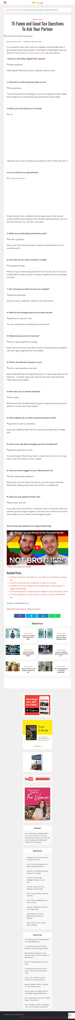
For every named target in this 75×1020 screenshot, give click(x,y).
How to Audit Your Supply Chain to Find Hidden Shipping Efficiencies (36, 992)
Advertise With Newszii (43, 1017)
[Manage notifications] (69, 1014)
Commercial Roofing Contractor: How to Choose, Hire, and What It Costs (36, 971)
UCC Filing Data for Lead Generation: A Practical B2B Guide (37, 941)
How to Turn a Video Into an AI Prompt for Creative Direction (35, 979)
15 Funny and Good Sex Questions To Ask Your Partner (33, 583)
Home (8, 10)
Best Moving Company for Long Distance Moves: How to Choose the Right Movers (37, 955)
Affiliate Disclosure (57, 1017)
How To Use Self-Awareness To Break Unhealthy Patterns (61, 637)
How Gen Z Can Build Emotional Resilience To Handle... (28, 654)
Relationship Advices (17, 609)
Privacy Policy (30, 1017)
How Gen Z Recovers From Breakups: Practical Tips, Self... (28, 670)
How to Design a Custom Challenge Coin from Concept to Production (37, 1006)
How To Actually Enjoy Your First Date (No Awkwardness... (61, 670)
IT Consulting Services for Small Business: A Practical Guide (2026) (36, 947)
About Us (22, 1017)
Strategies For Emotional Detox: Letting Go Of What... (28, 637)
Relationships (15, 10)
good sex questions (33, 53)
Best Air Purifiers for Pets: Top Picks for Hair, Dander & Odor (36, 985)
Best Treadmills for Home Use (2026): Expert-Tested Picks (37, 999)
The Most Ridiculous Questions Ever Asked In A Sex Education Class (39, 591)
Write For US (67, 1017)
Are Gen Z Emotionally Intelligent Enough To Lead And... (61, 654)
